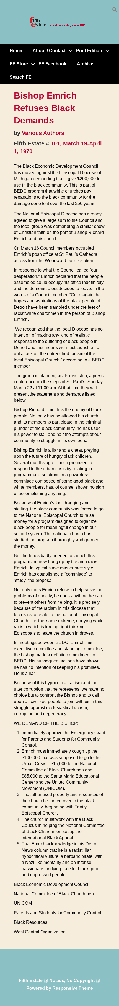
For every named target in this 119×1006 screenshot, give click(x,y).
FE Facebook (52, 64)
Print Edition (89, 50)
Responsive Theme (72, 988)
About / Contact (49, 50)
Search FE (21, 77)
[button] (115, 11)
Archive (85, 64)
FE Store (19, 64)
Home (16, 50)
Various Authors (43, 133)
